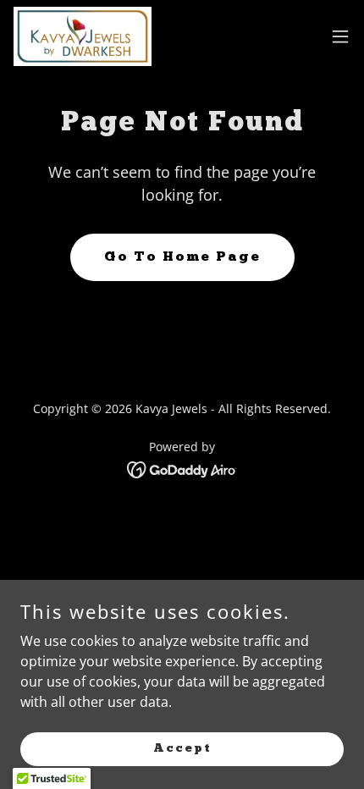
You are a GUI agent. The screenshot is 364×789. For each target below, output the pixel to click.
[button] (340, 36)
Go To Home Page (182, 257)
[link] (83, 36)
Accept (182, 748)
